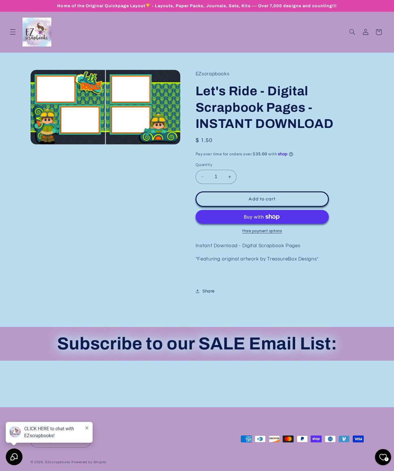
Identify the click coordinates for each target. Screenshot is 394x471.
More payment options (262, 231)
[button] (12, 32)
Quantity (204, 165)
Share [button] (208, 291)
